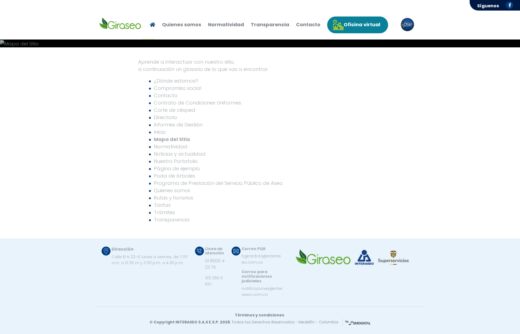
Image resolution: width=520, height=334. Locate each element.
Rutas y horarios (173, 197)
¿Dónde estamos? (176, 80)
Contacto (308, 24)
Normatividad (226, 24)
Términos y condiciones (259, 315)
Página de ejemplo (177, 168)
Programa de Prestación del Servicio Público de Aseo (218, 183)
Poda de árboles (174, 175)
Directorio (165, 117)
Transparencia (270, 24)
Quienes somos (181, 24)
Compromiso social (177, 88)
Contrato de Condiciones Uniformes (197, 102)
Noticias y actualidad (180, 153)
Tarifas (162, 205)
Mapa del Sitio (172, 139)
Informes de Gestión (178, 124)
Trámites (164, 212)
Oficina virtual (362, 24)
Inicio (160, 132)
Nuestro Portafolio (176, 161)
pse (407, 24)
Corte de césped (174, 110)
